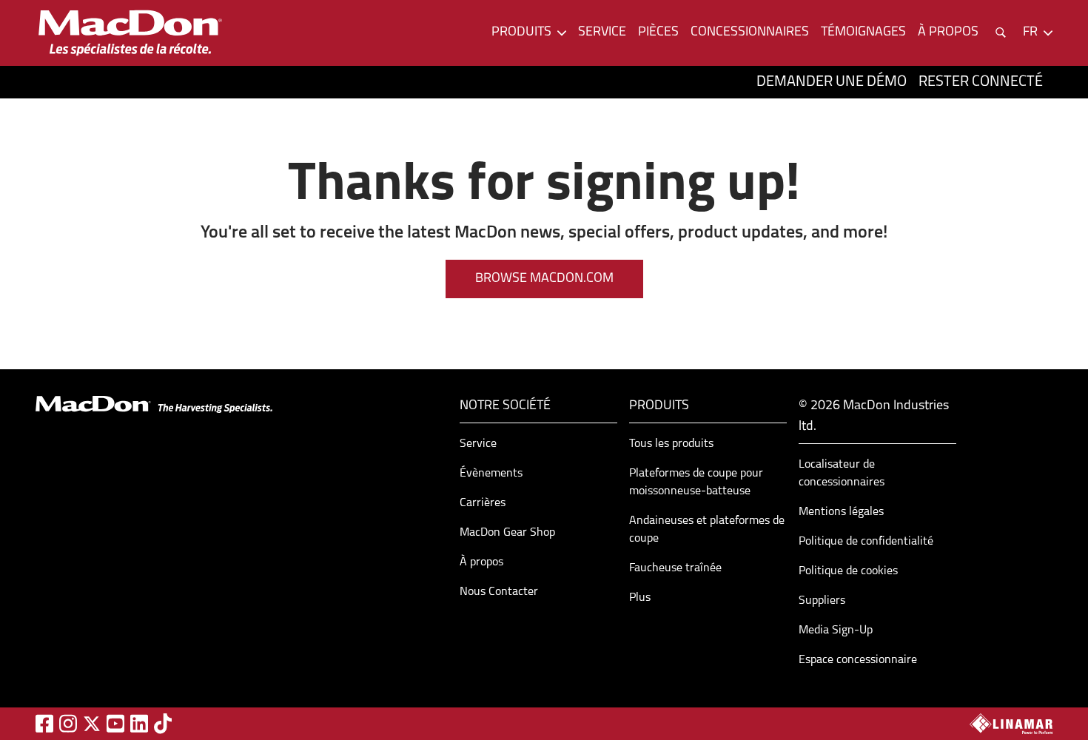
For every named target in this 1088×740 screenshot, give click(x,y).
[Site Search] (1000, 32)
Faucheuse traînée (675, 568)
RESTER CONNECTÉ (981, 82)
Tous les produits (671, 444)
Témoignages (863, 32)
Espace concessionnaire (858, 660)
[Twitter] (92, 724)
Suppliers (822, 601)
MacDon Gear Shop (507, 533)
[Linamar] (1011, 723)
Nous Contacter (499, 592)
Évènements (491, 474)
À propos (481, 562)
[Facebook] (44, 723)
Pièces (658, 32)
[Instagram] (68, 723)
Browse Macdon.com (544, 279)
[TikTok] (163, 723)
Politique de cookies (848, 571)
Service (602, 32)
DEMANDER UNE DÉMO (831, 82)
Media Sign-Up (836, 630)
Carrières (483, 503)
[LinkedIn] (139, 723)
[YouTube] (115, 723)
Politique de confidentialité (866, 542)
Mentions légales (841, 512)
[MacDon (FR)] (130, 33)
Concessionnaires (750, 32)
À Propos (948, 32)
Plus (640, 598)
